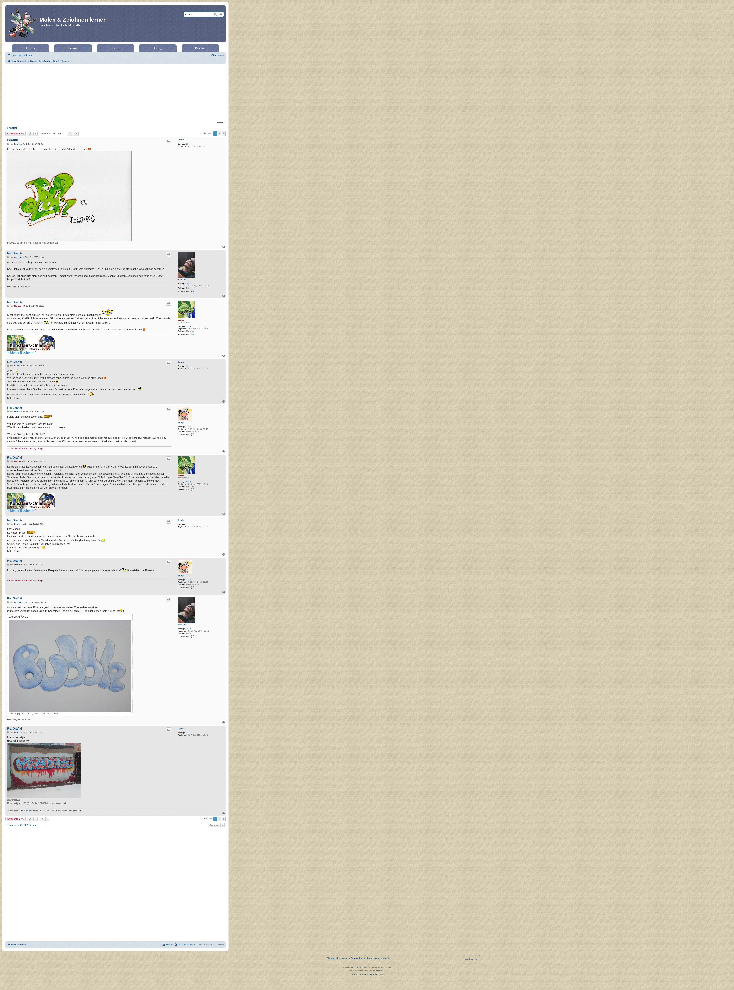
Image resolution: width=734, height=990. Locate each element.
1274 (188, 427)
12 (187, 144)
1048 (188, 283)
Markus (181, 320)
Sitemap (331, 958)
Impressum (343, 958)
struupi (181, 422)
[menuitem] (28, 55)
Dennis (181, 140)
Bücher (200, 48)
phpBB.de (380, 971)
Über (368, 958)
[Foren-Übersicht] (22, 23)
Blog (158, 48)
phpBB (357, 967)
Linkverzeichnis (381, 958)
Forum (115, 48)
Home (30, 48)
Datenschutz (357, 958)
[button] (224, 133)
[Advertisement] (115, 93)
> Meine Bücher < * (21, 352)
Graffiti (11, 128)
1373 (188, 326)
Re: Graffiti (14, 253)
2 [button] (219, 133)
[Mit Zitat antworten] (168, 141)
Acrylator (182, 279)
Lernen (73, 48)
